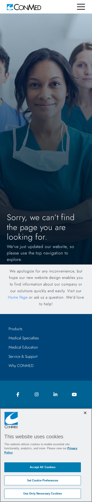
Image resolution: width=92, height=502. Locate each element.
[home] (24, 6)
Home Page (18, 297)
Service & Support (23, 356)
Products (15, 329)
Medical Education (23, 347)
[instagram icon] (36, 394)
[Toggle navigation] (81, 6)
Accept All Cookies (42, 467)
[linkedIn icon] (55, 394)
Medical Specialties (24, 338)
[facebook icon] (18, 394)
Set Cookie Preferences (42, 480)
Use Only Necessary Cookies (42, 493)
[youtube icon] (74, 394)
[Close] (85, 413)
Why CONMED (21, 365)
